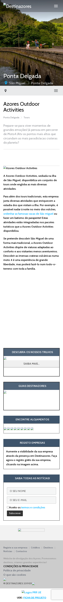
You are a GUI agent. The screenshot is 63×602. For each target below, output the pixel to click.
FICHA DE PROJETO (34, 597)
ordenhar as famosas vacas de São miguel (28, 213)
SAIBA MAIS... (31, 363)
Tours (27, 117)
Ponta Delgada (42, 83)
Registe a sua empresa (15, 547)
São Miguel (17, 83)
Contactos (21, 551)
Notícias (7, 551)
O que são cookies (14, 574)
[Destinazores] (17, 6)
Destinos (48, 547)
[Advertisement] (31, 156)
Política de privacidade (17, 570)
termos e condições (33, 507)
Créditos (35, 547)
